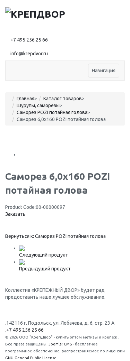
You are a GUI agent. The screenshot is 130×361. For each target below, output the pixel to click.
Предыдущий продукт (45, 268)
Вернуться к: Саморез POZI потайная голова (55, 236)
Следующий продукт (43, 255)
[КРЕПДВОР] (35, 13)
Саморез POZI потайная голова (52, 112)
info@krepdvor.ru (29, 53)
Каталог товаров (62, 98)
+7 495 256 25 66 (29, 40)
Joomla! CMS (60, 344)
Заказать (15, 214)
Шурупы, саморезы (38, 105)
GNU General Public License (31, 358)
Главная (25, 98)
